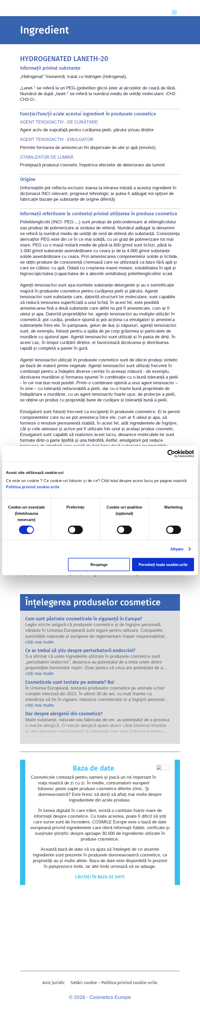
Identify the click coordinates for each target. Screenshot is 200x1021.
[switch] (75, 529)
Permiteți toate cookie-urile (163, 564)
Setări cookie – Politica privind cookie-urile (114, 983)
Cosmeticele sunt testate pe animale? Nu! (69, 682)
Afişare (177, 549)
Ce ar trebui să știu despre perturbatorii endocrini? (80, 650)
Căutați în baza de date (100, 877)
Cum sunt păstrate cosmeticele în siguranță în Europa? (83, 619)
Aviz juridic (53, 983)
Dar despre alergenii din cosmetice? (63, 714)
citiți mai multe (39, 642)
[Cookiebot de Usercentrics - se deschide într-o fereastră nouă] (171, 453)
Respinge (99, 564)
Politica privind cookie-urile (33, 487)
